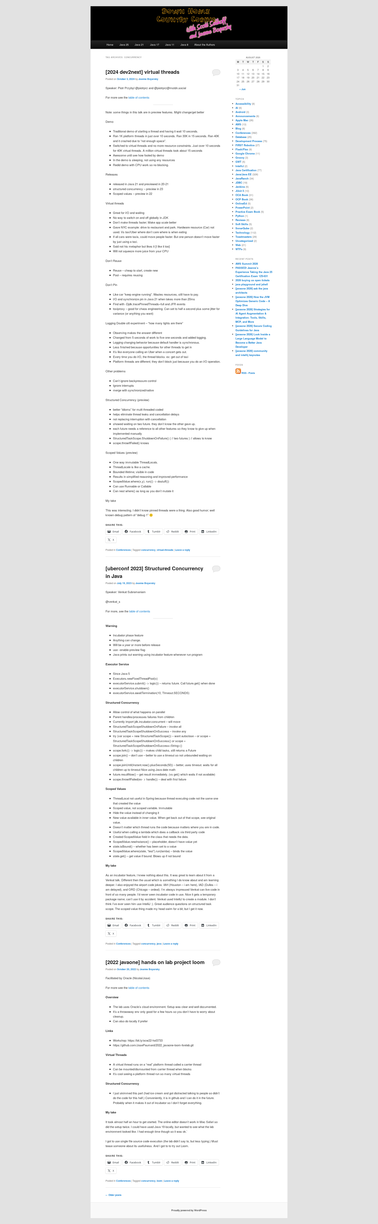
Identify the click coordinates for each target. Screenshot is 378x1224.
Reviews (240, 220)
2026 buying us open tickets (252, 280)
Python (239, 216)
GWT (238, 162)
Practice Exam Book (247, 212)
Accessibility (243, 103)
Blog (238, 128)
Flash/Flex (241, 149)
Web (238, 245)
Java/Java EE (243, 174)
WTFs (238, 249)
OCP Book (241, 199)
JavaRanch (242, 178)
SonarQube (242, 228)
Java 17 (154, 44)
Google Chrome (245, 153)
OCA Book (241, 195)
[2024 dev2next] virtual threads (142, 71)
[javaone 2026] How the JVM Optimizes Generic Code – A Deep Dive (252, 301)
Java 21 (139, 44)
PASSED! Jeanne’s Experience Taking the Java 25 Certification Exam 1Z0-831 (253, 272)
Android (240, 112)
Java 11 (169, 44)
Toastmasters (243, 237)
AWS (238, 124)
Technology (242, 232)
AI (236, 108)
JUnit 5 (239, 191)
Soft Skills (241, 224)
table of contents (138, 97)
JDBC (238, 182)
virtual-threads (165, 550)
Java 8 (184, 44)
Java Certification (246, 170)
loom (159, 1180)
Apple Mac (241, 120)
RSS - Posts (248, 373)
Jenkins (240, 187)
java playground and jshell (251, 284)
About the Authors (204, 44)
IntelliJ (239, 166)
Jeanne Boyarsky (148, 79)
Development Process (248, 141)
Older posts (113, 1195)
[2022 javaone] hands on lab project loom (155, 962)
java (159, 943)
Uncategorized (244, 241)
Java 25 (124, 44)
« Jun (242, 89)
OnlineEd (241, 203)
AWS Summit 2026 (246, 263)
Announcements (245, 116)
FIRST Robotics (245, 145)
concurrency (148, 550)
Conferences (123, 550)
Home (110, 44)
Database (240, 137)
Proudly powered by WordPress (189, 1210)
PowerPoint (242, 207)
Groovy (239, 157)
